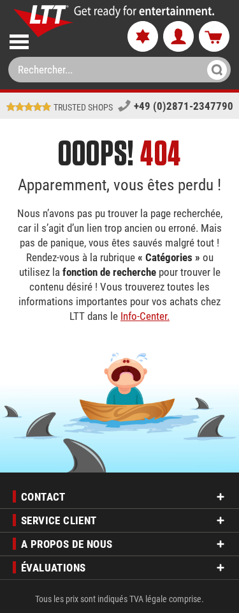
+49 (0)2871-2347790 (183, 106)
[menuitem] (57, 39)
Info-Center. (145, 316)
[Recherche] (213, 69)
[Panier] (214, 37)
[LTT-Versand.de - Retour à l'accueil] (43, 21)
